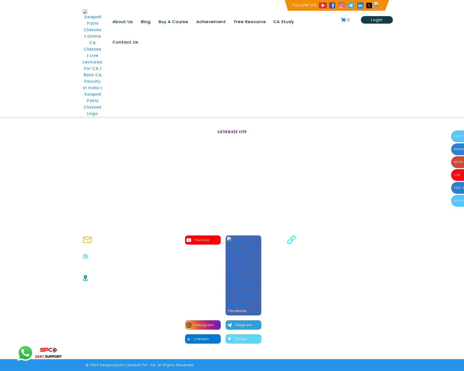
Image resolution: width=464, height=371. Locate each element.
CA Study (283, 21)
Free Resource (250, 21)
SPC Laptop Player (320, 256)
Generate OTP (232, 132)
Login (377, 20)
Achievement (211, 21)
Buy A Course (173, 21)
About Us (123, 21)
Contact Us (125, 42)
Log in (263, 150)
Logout (308, 283)
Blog (146, 21)
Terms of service (318, 263)
